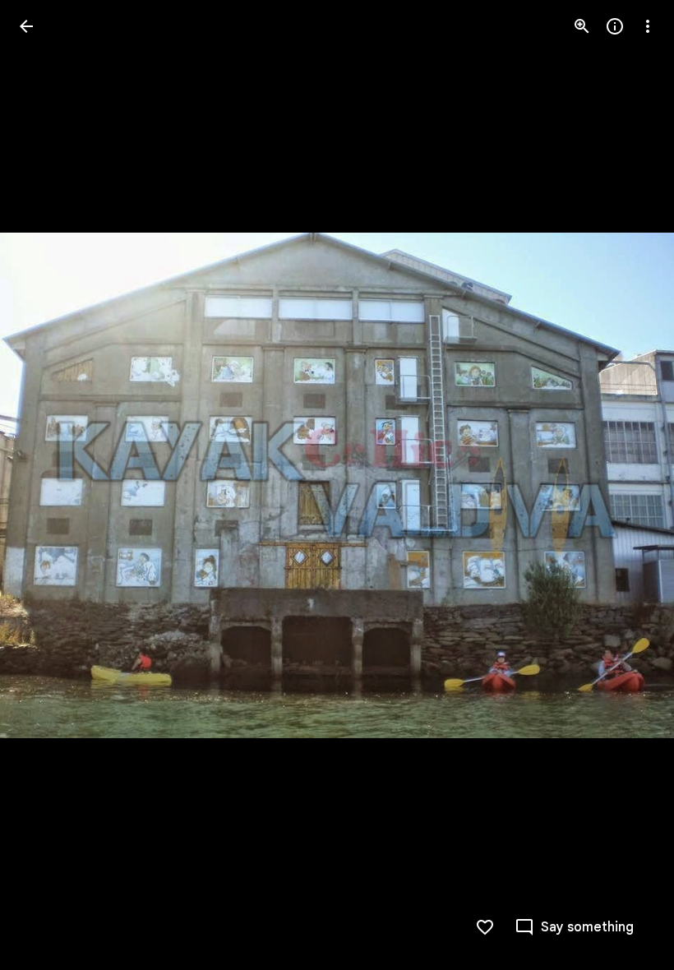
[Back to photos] (26, 26)
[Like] (485, 927)
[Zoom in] (582, 26)
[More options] (647, 26)
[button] (46, 485)
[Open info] (614, 26)
